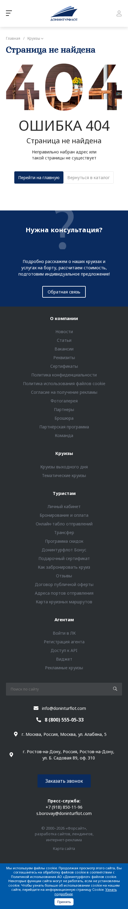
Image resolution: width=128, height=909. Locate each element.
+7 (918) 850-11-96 (64, 807)
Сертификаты (64, 366)
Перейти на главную (39, 177)
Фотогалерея (64, 401)
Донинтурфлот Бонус (64, 550)
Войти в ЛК (64, 633)
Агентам (64, 619)
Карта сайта (64, 848)
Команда (64, 435)
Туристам (64, 493)
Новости (64, 331)
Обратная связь (64, 292)
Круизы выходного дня (64, 467)
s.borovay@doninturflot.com (64, 813)
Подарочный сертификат (64, 558)
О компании (64, 318)
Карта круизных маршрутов (64, 602)
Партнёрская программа (64, 427)
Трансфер (64, 532)
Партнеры (64, 409)
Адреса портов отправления (64, 593)
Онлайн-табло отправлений (64, 524)
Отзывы (64, 576)
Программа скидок (64, 541)
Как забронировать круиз (64, 567)
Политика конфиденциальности (64, 375)
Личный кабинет (64, 506)
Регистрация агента (64, 642)
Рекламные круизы (64, 667)
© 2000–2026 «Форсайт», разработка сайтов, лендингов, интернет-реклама (64, 833)
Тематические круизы (64, 475)
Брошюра (64, 418)
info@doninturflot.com (64, 708)
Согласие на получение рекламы (64, 392)
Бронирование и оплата (64, 515)
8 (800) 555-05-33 (64, 719)
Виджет (64, 659)
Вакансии (64, 349)
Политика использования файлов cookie (64, 383)
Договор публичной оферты (64, 584)
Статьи (64, 340)
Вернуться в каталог (88, 177)
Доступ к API (64, 650)
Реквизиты (64, 357)
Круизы (64, 453)
